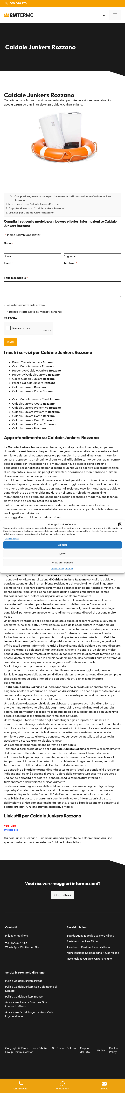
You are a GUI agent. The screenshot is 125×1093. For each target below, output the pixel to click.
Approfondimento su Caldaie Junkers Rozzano (36, 208)
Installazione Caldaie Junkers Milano (89, 958)
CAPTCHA (10, 318)
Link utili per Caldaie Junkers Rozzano (31, 212)
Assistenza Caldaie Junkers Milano (88, 947)
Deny (62, 553)
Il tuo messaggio (16, 277)
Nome (7, 256)
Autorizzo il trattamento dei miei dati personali (34, 311)
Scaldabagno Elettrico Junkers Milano (90, 935)
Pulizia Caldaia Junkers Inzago (23, 980)
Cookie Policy (57, 568)
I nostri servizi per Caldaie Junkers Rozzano (34, 204)
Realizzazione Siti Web (35, 1048)
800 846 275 (18, 3)
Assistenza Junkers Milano (83, 941)
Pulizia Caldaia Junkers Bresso (24, 996)
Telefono (70, 263)
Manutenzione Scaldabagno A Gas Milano (93, 952)
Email (8, 263)
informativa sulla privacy (30, 305)
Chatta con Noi (29, 947)
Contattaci (62, 895)
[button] (120, 524)
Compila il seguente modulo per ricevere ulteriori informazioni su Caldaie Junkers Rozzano (62, 198)
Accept (62, 544)
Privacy (69, 568)
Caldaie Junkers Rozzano (20, 838)
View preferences (62, 562)
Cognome (70, 256)
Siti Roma (58, 1048)
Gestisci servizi (12, 539)
